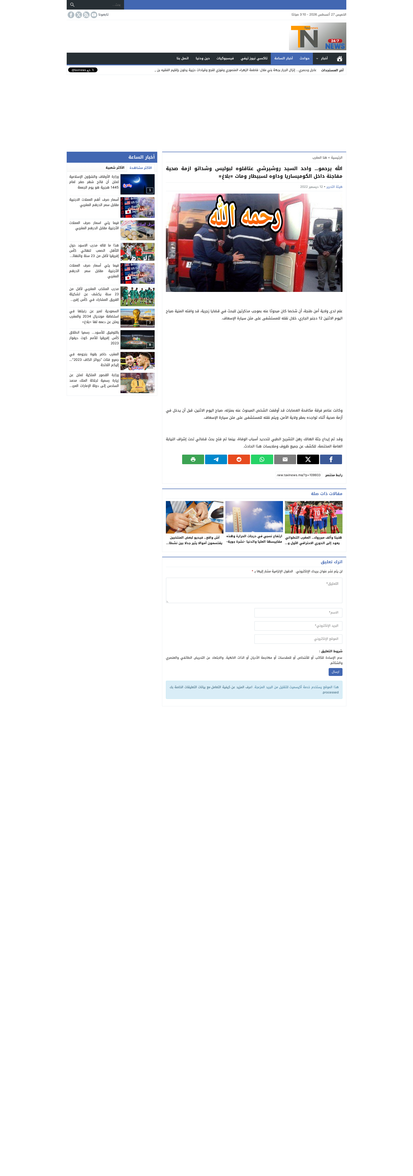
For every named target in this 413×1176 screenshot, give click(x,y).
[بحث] (72, 5)
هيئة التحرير (334, 187)
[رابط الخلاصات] (86, 14)
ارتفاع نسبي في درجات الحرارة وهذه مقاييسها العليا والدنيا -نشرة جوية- (254, 539)
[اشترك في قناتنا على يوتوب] (93, 14)
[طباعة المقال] (193, 459)
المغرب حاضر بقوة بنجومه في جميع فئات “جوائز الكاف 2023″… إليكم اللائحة (94, 359)
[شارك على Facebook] (331, 459)
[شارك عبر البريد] (285, 459)
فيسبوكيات (225, 58)
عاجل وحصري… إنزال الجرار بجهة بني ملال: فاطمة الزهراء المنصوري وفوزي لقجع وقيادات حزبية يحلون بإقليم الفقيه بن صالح (233, 70)
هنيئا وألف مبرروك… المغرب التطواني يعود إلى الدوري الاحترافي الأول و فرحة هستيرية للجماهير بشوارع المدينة (313, 546)
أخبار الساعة (283, 58)
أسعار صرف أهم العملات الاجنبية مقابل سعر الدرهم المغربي (94, 202)
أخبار (324, 58)
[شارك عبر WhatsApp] (262, 459)
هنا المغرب (319, 158)
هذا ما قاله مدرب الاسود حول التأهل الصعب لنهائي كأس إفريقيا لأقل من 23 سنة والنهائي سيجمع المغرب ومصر (94, 253)
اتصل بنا (183, 58)
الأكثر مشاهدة (141, 168)
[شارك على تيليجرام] (216, 459)
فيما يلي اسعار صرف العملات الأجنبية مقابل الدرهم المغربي (94, 225)
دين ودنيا (203, 58)
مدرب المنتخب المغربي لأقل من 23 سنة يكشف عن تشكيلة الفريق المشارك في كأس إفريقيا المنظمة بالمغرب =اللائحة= (94, 297)
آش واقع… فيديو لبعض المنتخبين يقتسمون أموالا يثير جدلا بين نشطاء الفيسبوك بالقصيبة (194, 543)
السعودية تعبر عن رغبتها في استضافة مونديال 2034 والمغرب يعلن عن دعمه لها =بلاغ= (94, 316)
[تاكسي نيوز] (206, 36)
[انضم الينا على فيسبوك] (70, 14)
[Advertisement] (206, 112)
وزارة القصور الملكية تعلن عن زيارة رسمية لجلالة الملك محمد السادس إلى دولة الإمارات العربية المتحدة (94, 383)
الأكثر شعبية (115, 168)
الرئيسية (340, 58)
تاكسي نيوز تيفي (254, 58)
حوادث (305, 58)
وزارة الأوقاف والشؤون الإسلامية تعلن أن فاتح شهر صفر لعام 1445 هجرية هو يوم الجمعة (94, 182)
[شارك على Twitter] (308, 459)
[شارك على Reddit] (239, 459)
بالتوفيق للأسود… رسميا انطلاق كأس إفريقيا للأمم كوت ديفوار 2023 (94, 338)
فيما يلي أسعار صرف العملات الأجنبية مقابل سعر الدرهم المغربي (94, 271)
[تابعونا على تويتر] (78, 14)
